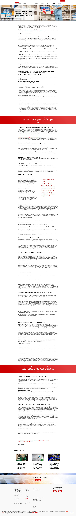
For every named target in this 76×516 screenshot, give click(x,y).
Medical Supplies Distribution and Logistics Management (18, 498)
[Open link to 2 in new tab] (59, 491)
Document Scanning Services (17, 490)
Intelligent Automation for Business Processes (18, 493)
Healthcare (26, 489)
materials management (36, 40)
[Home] (3, 1)
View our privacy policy (35, 512)
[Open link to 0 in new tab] (54, 491)
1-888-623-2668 (70, 0)
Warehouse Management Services (18, 502)
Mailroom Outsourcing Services (18, 496)
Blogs (25, 499)
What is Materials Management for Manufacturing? (37, 499)
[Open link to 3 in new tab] (61, 491)
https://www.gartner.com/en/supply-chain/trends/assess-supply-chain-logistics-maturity (34, 440)
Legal (25, 492)
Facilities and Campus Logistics (18, 491)
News (34, 507)
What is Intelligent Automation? (37, 500)
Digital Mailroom (16, 489)
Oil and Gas (26, 496)
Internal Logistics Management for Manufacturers (18, 495)
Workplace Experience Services (18, 503)
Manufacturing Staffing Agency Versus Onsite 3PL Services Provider (38, 496)
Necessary (4, 513)
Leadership (34, 506)
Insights (26, 503)
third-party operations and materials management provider (34, 30)
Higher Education (27, 490)
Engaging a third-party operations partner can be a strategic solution (29, 137)
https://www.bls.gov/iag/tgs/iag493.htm (25, 441)
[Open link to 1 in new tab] (56, 491)
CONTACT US (38, 480)
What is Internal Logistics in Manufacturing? (38, 497)
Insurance (26, 491)
